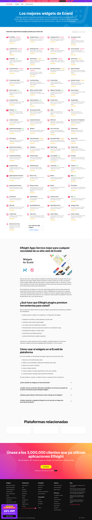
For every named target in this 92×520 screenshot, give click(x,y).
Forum (39, 499)
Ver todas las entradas (75, 504)
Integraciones (57, 503)
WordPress (24, 491)
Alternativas (57, 505)
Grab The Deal (9, 516)
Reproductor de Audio (11, 502)
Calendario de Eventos (11, 497)
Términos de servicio (20, 517)
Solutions (56, 497)
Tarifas (39, 489)
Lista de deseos (57, 499)
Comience (46, 467)
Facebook (40, 501)
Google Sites (25, 499)
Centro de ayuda (29, 4)
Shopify (24, 495)
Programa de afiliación (43, 491)
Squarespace (25, 485)
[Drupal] (46, 430)
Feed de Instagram (10, 487)
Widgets (17, 4)
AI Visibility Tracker (58, 495)
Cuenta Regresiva (10, 489)
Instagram (40, 503)
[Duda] (18, 430)
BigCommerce (25, 504)
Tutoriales (56, 501)
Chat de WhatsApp (10, 493)
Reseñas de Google (10, 485)
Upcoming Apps (57, 509)
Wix (23, 487)
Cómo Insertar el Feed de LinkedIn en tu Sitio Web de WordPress (77, 492)
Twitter (39, 507)
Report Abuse (57, 489)
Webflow (24, 489)
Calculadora (9, 499)
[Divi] (73, 430)
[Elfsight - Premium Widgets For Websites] (9, 4)
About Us (40, 487)
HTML (23, 497)
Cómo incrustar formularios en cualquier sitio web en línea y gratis (77, 501)
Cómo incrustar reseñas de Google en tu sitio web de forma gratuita (78, 489)
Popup (7, 495)
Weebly (24, 502)
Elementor (24, 493)
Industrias (56, 507)
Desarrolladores (41, 493)
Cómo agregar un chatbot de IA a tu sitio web (77, 486)
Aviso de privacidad (30, 517)
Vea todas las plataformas (29, 508)
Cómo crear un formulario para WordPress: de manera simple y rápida (77, 496)
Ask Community (57, 487)
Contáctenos (41, 485)
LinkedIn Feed (9, 491)
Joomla (23, 506)
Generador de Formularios (12, 504)
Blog (22, 4)
